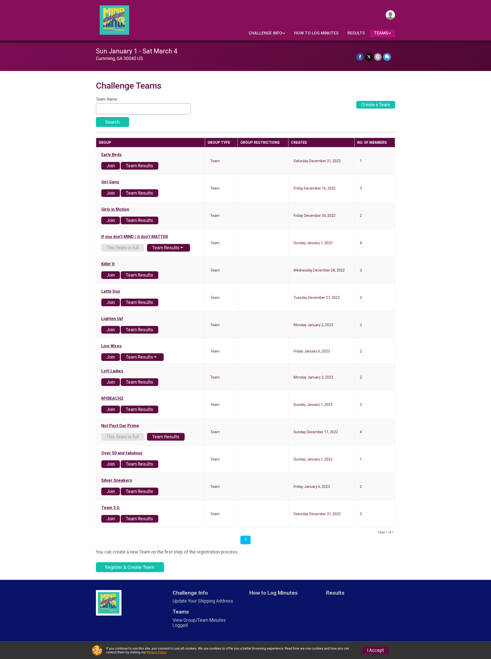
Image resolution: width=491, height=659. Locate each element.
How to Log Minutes (316, 33)
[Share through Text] (387, 57)
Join (110, 165)
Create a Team (375, 104)
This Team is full (122, 247)
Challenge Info (265, 33)
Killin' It (108, 264)
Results (356, 33)
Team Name (106, 99)
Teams (381, 33)
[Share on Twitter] (369, 57)
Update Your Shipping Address (203, 601)
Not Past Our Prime (120, 425)
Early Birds (111, 154)
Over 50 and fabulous (121, 453)
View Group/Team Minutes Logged (199, 623)
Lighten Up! (112, 318)
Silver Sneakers (116, 480)
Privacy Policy (156, 652)
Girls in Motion (115, 209)
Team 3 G (110, 507)
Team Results (139, 165)
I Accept (375, 650)
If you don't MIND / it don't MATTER (134, 236)
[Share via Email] (378, 57)
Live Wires (111, 346)
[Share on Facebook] (360, 57)
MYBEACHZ (112, 398)
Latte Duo (110, 291)
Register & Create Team (129, 567)
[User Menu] (390, 15)
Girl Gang (110, 182)
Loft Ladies (112, 371)
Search (112, 122)
